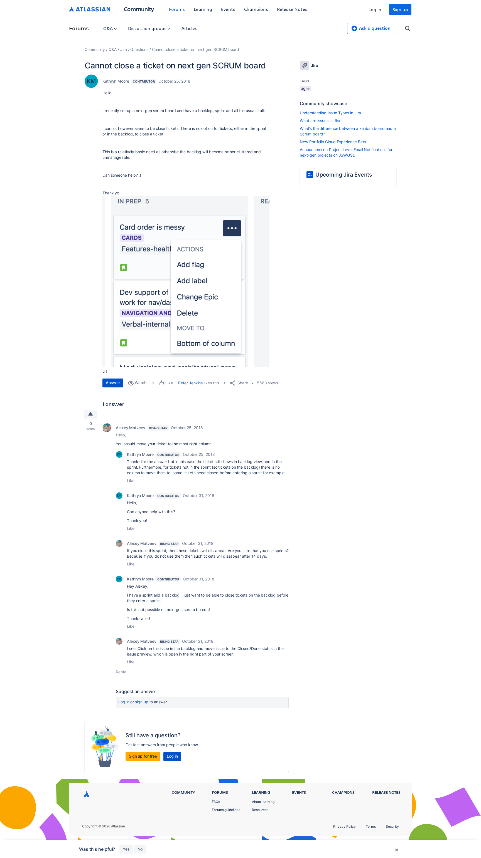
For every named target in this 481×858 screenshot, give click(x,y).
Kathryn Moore (115, 81)
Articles (189, 28)
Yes (126, 849)
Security (392, 826)
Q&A (108, 28)
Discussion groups (148, 28)
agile (305, 88)
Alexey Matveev (130, 427)
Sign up (400, 9)
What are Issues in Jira (320, 120)
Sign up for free (143, 756)
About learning (263, 802)
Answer (113, 382)
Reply (121, 671)
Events (228, 9)
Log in (375, 9)
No (140, 849)
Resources (260, 810)
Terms (371, 826)
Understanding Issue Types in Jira (330, 112)
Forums (177, 9)
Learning (203, 9)
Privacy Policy (344, 826)
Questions (139, 49)
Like (130, 480)
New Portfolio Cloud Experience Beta (333, 141)
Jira (123, 49)
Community (139, 9)
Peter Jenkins (190, 382)
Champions (256, 9)
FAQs (216, 802)
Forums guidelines (226, 810)
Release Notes (292, 9)
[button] (185, 281)
